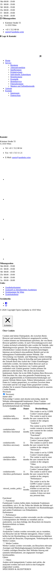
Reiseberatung (16, 77)
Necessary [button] (7, 392)
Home (7, 60)
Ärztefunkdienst (11, 294)
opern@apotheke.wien (14, 32)
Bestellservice (16, 81)
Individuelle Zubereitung (20, 74)
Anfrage (8, 88)
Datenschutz (15, 95)
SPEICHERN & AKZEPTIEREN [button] (17, 569)
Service (8, 63)
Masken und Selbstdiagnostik (22, 86)
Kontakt (8, 91)
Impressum (14, 93)
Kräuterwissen (16, 72)
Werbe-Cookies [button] (9, 541)
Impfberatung (15, 70)
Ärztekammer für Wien (14, 292)
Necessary (10, 394)
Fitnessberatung (16, 84)
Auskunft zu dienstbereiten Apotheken (21, 290)
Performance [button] (8, 512)
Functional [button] (7, 498)
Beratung (14, 65)
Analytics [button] (6, 526)
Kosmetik (14, 79)
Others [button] (5, 557)
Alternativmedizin (17, 67)
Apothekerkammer (13, 287)
